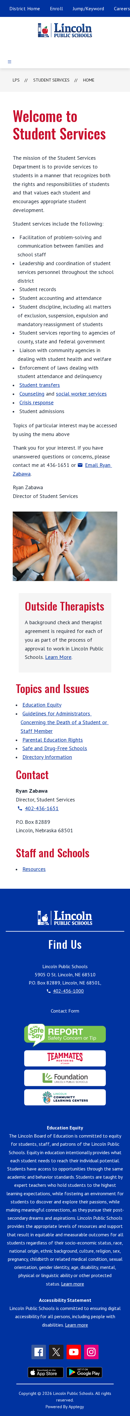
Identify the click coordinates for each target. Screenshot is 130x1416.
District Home (24, 8)
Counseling (31, 393)
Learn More (58, 656)
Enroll (56, 8)
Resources (34, 868)
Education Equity (41, 704)
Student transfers (39, 384)
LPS (16, 80)
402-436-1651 (42, 808)
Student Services (51, 80)
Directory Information (47, 756)
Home (88, 80)
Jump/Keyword (88, 8)
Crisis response (36, 402)
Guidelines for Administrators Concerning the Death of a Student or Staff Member (65, 722)
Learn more (72, 1284)
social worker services (81, 393)
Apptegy (76, 1406)
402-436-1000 (68, 991)
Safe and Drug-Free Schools (54, 748)
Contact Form (65, 1011)
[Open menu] (9, 61)
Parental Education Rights (52, 739)
